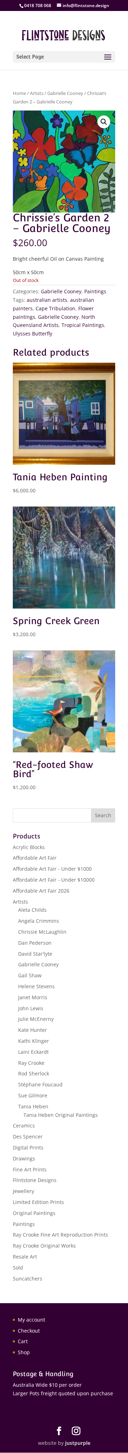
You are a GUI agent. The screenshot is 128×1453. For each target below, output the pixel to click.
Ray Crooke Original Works (44, 1245)
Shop (24, 1352)
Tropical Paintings (83, 325)
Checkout (29, 1330)
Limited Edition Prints (38, 1202)
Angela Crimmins (38, 920)
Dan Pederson (35, 942)
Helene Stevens (36, 986)
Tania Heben (33, 1106)
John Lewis (30, 1008)
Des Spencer (28, 1136)
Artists (36, 93)
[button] (103, 121)
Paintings (95, 291)
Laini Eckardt (33, 1051)
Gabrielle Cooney (65, 93)
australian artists (47, 299)
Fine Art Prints (30, 1169)
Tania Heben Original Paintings (60, 1115)
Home (19, 93)
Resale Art (25, 1256)
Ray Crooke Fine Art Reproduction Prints (60, 1234)
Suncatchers (27, 1278)
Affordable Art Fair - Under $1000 (52, 868)
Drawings (24, 1158)
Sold (18, 1267)
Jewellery (23, 1191)
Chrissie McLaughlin (42, 931)
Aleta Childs (32, 909)
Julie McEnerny (36, 1019)
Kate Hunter (32, 1030)
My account (31, 1319)
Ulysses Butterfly (32, 333)
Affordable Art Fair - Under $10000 (54, 879)
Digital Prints (28, 1147)
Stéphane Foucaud (40, 1084)
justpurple (77, 1443)
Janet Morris (32, 997)
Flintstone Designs (35, 1180)
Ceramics (24, 1125)
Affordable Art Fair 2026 (41, 890)
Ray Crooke (31, 1062)
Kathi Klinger (33, 1041)
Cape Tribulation (55, 308)
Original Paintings (34, 1213)
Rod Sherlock (33, 1073)
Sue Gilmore (32, 1095)
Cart (23, 1341)
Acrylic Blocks (29, 847)
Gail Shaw (30, 975)
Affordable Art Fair (35, 857)
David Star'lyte (35, 953)
